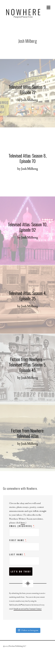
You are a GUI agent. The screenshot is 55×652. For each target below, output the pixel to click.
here (23, 522)
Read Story (27, 93)
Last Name (17, 554)
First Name (17, 540)
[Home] (23, 12)
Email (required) (22, 526)
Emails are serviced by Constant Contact (28, 609)
